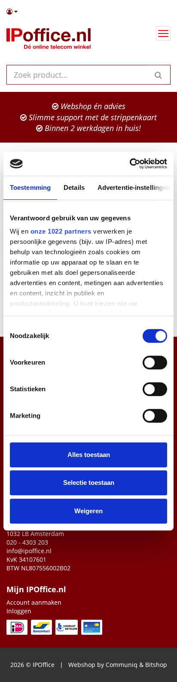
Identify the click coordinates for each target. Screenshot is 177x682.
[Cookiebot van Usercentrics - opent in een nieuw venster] (129, 163)
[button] (88, 11)
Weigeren (88, 511)
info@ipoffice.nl (29, 551)
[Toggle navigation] (163, 33)
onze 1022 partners (61, 231)
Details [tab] (74, 187)
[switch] (155, 362)
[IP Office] (48, 40)
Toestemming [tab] (30, 187)
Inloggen (18, 611)
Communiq (121, 665)
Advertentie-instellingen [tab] (134, 187)
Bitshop (156, 665)
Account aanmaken (33, 602)
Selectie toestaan (88, 482)
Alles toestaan (88, 454)
